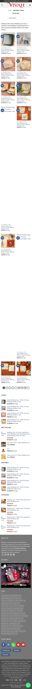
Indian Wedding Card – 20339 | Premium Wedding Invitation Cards (23, 75)
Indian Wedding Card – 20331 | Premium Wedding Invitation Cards (7, 380)
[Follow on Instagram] (5, 554)
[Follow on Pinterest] (14, 554)
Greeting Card (18, 598)
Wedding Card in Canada (7, 615)
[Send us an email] (11, 554)
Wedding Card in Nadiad (7, 618)
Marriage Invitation (19, 608)
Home (10, 10)
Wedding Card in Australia (19, 613)
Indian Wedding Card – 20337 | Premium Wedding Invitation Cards (23, 100)
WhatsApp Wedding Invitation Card (9, 633)
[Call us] (13, 644)
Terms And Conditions (16, 682)
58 (25, 387)
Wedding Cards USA (18, 626)
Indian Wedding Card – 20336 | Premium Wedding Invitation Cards (7, 252)
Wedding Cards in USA (7, 626)
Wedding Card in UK (18, 618)
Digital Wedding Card (16, 595)
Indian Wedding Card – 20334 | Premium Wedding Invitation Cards (7, 227)
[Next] (28, 388)
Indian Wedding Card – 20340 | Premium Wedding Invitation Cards (7, 75)
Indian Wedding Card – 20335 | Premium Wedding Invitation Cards (23, 124)
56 (19, 387)
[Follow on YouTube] (23, 644)
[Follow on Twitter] (8, 554)
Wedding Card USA (6, 628)
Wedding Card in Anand (7, 613)
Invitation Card (16, 603)
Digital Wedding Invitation (7, 598)
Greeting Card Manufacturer (8, 600)
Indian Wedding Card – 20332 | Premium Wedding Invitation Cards (23, 355)
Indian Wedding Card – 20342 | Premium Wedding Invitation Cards (7, 50)
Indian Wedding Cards (6, 603)
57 (22, 387)
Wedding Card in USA (6, 621)
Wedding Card (5, 610)
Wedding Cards (5, 623)
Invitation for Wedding (18, 605)
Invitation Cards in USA (7, 605)
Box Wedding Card (6, 595)
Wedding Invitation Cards (7, 631)
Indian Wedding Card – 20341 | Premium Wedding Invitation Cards (23, 50)
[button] (2, 5)
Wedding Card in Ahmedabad (15, 610)
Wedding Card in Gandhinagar (21, 615)
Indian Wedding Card (20, 600)
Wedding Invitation (16, 628)
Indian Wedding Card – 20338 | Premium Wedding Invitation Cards (7, 100)
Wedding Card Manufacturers (19, 621)
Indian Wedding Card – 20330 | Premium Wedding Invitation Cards (23, 380)
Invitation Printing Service (7, 608)
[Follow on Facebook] (2, 554)
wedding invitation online (19, 631)
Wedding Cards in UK (15, 623)
